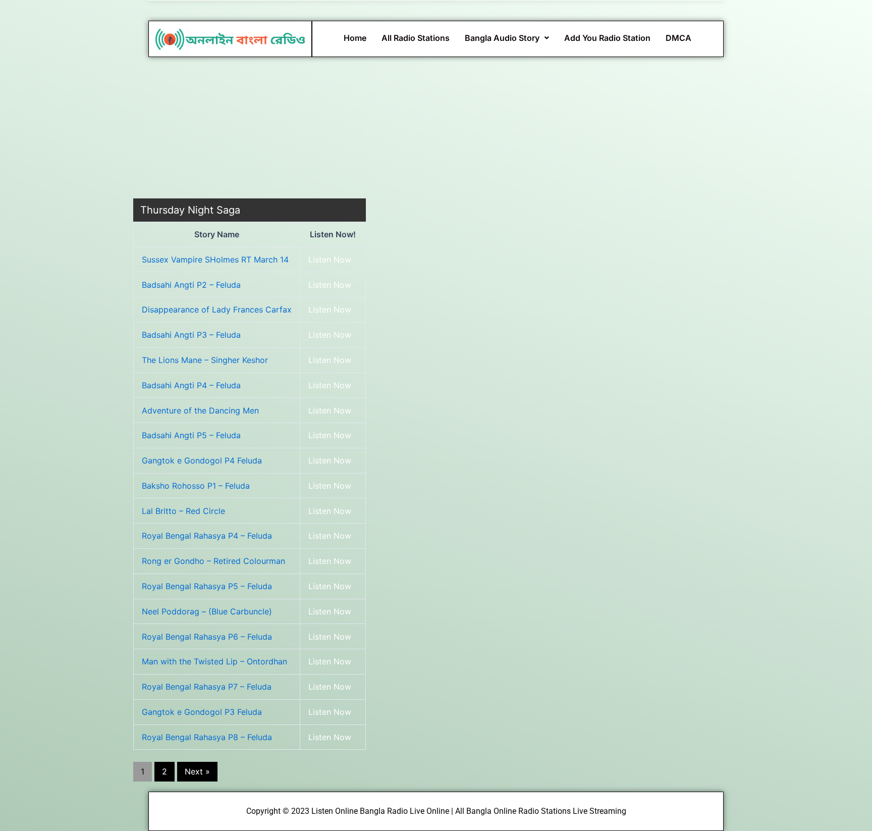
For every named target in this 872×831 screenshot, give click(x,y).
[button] (507, 37)
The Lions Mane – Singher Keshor (205, 360)
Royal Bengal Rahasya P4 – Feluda (207, 536)
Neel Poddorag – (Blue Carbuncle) (207, 611)
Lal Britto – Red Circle (183, 511)
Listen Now (329, 259)
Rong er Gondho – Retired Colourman (213, 561)
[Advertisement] (249, 127)
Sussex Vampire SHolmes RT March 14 (215, 259)
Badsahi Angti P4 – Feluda (191, 385)
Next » (197, 771)
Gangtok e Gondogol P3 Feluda (202, 712)
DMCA (678, 38)
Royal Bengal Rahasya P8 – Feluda (207, 737)
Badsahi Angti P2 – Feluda (191, 285)
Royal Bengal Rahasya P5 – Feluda (207, 586)
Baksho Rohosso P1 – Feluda (196, 486)
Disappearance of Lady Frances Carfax (217, 309)
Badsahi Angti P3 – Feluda (191, 335)
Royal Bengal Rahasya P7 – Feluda (206, 687)
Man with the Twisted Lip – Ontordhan (214, 661)
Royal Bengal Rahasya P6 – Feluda (207, 637)
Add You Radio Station (607, 38)
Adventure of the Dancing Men (200, 410)
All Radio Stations (416, 38)
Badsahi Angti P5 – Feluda (191, 435)
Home (355, 38)
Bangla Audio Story (502, 38)
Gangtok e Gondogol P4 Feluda (202, 460)
